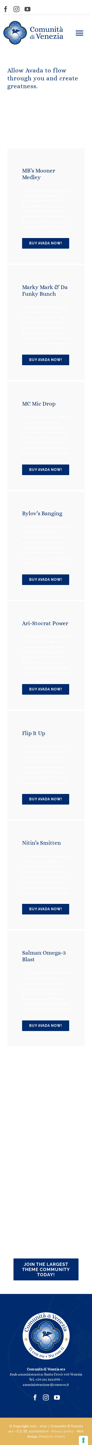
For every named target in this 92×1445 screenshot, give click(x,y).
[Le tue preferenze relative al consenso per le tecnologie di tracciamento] (83, 1440)
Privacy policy (62, 1431)
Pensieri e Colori (52, 1436)
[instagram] (16, 9)
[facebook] (6, 9)
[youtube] (27, 9)
